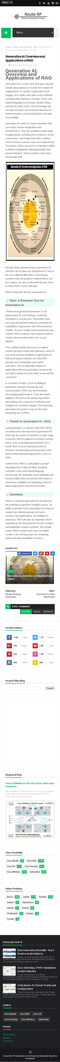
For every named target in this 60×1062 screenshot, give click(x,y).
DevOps (29, 913)
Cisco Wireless (13, 872)
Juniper (26, 897)
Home (8, 47)
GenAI (15, 47)
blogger (26, 612)
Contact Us (8, 1041)
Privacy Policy (9, 1035)
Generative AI (26, 47)
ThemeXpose (19, 1056)
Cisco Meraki (13, 861)
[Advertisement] (30, 731)
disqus (36, 612)
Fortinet (25, 908)
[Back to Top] (30, 1052)
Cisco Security (31, 866)
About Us (7, 1038)
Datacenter (35, 872)
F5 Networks (12, 913)
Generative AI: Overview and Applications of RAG (29, 577)
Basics (10, 897)
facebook (48, 612)
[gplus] (57, 3)
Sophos (10, 902)
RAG (35, 47)
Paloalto (42, 897)
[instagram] (53, 3)
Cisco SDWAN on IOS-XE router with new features (29, 785)
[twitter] (44, 3)
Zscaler (10, 919)
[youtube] (48, 3)
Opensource (27, 902)
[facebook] (40, 3)
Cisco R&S (31, 861)
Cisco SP (11, 866)
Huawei (10, 908)
